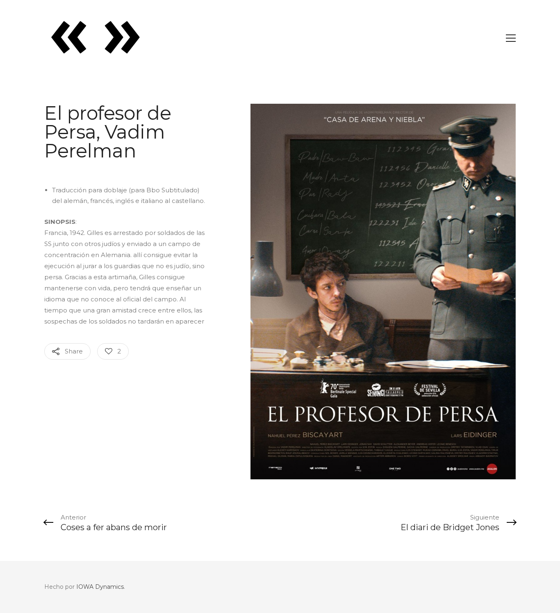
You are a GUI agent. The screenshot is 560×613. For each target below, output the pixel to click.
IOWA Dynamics (100, 586)
